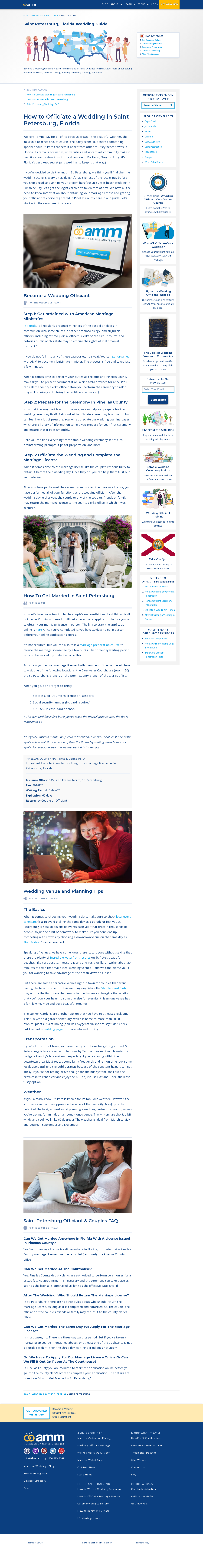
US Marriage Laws (88, 1518)
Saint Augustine (152, 141)
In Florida (29, 326)
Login (154, 4)
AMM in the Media (142, 1496)
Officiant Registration (152, 43)
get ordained (121, 356)
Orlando (149, 136)
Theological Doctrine (144, 1452)
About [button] (115, 4)
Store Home (84, 1474)
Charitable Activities (143, 1488)
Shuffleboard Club (113, 988)
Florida (55, 15)
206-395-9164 (56, 1458)
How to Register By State (93, 1510)
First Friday (31, 942)
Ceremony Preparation (152, 47)
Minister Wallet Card (90, 1459)
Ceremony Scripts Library (93, 1503)
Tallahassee (151, 151)
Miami (148, 131)
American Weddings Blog (38, 1466)
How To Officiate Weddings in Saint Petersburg (51, 94)
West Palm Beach (154, 162)
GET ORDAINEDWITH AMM (36, 1412)
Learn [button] (128, 4)
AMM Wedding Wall (35, 1473)
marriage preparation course (100, 645)
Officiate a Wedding (151, 50)
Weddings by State (40, 15)
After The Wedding (150, 54)
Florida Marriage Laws (156, 638)
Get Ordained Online (151, 40)
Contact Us (138, 1467)
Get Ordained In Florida (156, 586)
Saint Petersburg (153, 146)
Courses (28, 1488)
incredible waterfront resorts (70, 957)
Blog (105, 4)
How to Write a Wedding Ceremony (99, 1488)
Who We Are (138, 1459)
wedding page (53, 1029)
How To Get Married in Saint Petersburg (47, 99)
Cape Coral (150, 121)
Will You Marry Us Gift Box (93, 1452)
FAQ (133, 1474)
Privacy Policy (142, 1542)
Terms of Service (36, 1542)
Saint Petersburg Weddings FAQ (43, 104)
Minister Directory (34, 1480)
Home (26, 15)
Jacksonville (150, 126)
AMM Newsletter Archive (146, 1445)
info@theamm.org (35, 1458)
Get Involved (139, 1503)
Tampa (148, 157)
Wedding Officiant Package (94, 1445)
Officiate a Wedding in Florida (160, 609)
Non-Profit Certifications (146, 1438)
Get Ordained (169, 4)
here (39, 629)
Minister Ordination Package (94, 1438)
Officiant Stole (86, 1467)
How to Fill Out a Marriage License (98, 1496)
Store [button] (141, 4)
